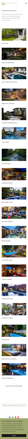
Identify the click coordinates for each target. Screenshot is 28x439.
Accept (14, 435)
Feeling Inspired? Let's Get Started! (14, 405)
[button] (26, 3)
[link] (9, 3)
